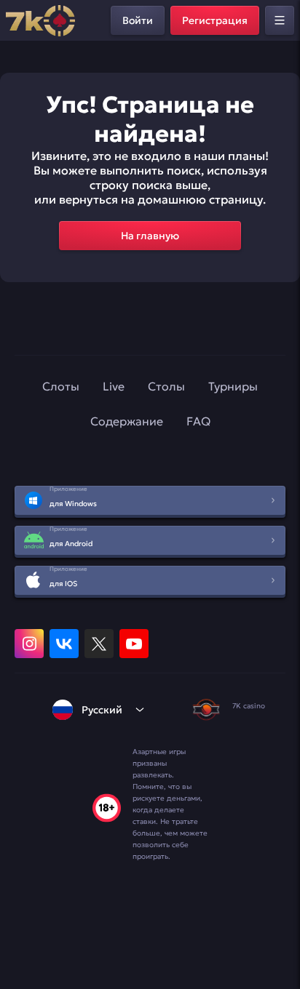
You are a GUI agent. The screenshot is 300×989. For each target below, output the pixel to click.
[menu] (279, 20)
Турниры (233, 386)
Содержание (126, 421)
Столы (166, 386)
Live (114, 386)
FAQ (198, 421)
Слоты (60, 386)
